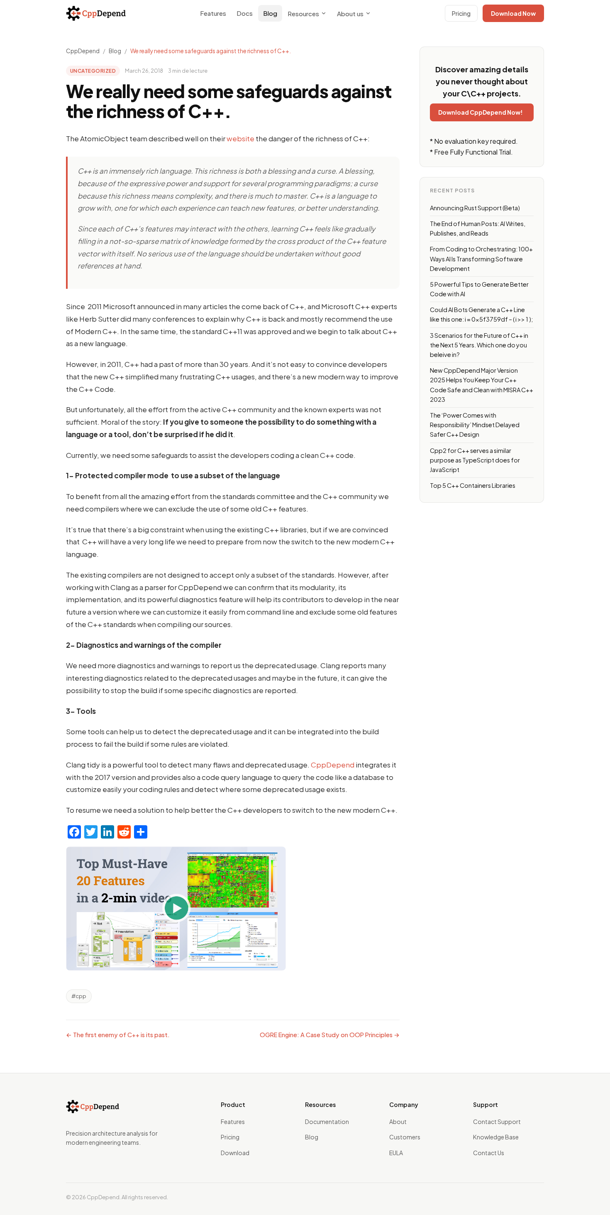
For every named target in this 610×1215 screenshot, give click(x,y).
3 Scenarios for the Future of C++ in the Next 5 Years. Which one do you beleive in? (479, 345)
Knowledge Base (496, 1137)
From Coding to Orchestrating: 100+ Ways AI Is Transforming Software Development (481, 258)
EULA (396, 1152)
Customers (404, 1137)
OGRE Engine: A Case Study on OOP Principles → (330, 1034)
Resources (303, 13)
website (241, 138)
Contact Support (497, 1121)
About (398, 1121)
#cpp (78, 996)
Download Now (513, 13)
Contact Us (488, 1152)
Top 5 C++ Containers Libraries (472, 485)
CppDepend (83, 50)
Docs (245, 13)
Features (213, 13)
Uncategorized (93, 71)
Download (235, 1152)
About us (350, 13)
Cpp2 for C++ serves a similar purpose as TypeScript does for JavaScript (475, 460)
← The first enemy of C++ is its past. (118, 1034)
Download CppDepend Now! (480, 112)
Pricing (461, 13)
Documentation (327, 1121)
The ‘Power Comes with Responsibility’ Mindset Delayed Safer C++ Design (475, 424)
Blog (270, 13)
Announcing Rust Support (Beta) (475, 208)
